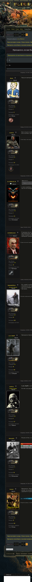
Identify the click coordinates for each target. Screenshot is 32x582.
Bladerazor (22, 39)
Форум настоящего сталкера (13, 42)
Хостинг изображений (24, 0)
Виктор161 (11, 438)
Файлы (21, 29)
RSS (30, 0)
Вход (23, 8)
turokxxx (11, 386)
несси (18, 39)
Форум (12, 29)
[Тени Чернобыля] (24, 5)
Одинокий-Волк (12, 285)
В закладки (11, 0)
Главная (8, 29)
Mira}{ (11, 78)
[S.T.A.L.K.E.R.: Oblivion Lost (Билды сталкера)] (17, 5)
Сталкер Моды (27, 29)
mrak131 (11, 132)
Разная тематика (25, 42)
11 (24, 34)
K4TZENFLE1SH (12, 233)
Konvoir (11, 489)
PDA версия (17, 0)
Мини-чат (8, 574)
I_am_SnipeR (11, 335)
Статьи (17, 29)
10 (22, 34)
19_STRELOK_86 (11, 181)
